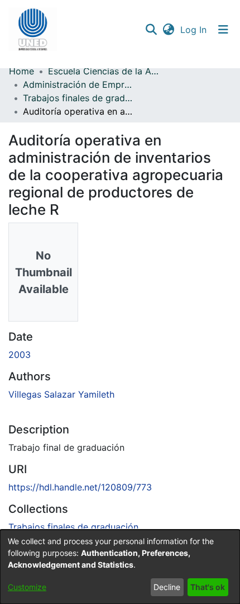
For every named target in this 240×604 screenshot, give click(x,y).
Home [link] (21, 71)
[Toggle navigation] (223, 29)
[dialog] (120, 567)
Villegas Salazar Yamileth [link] (61, 394)
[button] (32, 29)
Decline (166, 587)
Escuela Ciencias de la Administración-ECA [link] (104, 71)
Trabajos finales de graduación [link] (79, 97)
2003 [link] (19, 354)
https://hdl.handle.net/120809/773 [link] (80, 487)
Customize (27, 587)
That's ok (207, 587)
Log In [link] (194, 29)
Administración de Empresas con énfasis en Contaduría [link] (79, 84)
